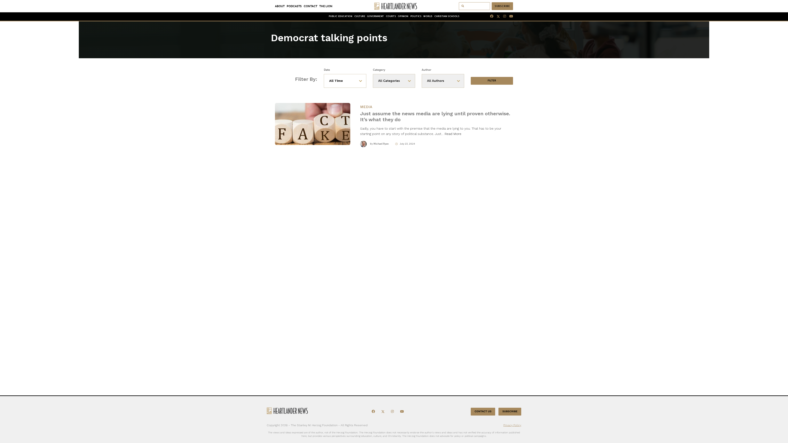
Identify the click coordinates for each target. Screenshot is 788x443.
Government (375, 16)
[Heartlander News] (394, 6)
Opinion (403, 16)
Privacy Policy (512, 425)
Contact (310, 6)
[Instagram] (503, 16)
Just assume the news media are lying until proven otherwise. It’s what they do (435, 116)
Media (366, 107)
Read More (452, 134)
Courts (391, 16)
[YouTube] (509, 16)
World (427, 16)
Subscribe (502, 6)
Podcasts (294, 6)
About (280, 6)
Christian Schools (446, 16)
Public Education (340, 16)
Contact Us (483, 411)
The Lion (325, 6)
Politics (415, 16)
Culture (359, 16)
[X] (496, 16)
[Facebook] (490, 16)
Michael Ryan (381, 143)
